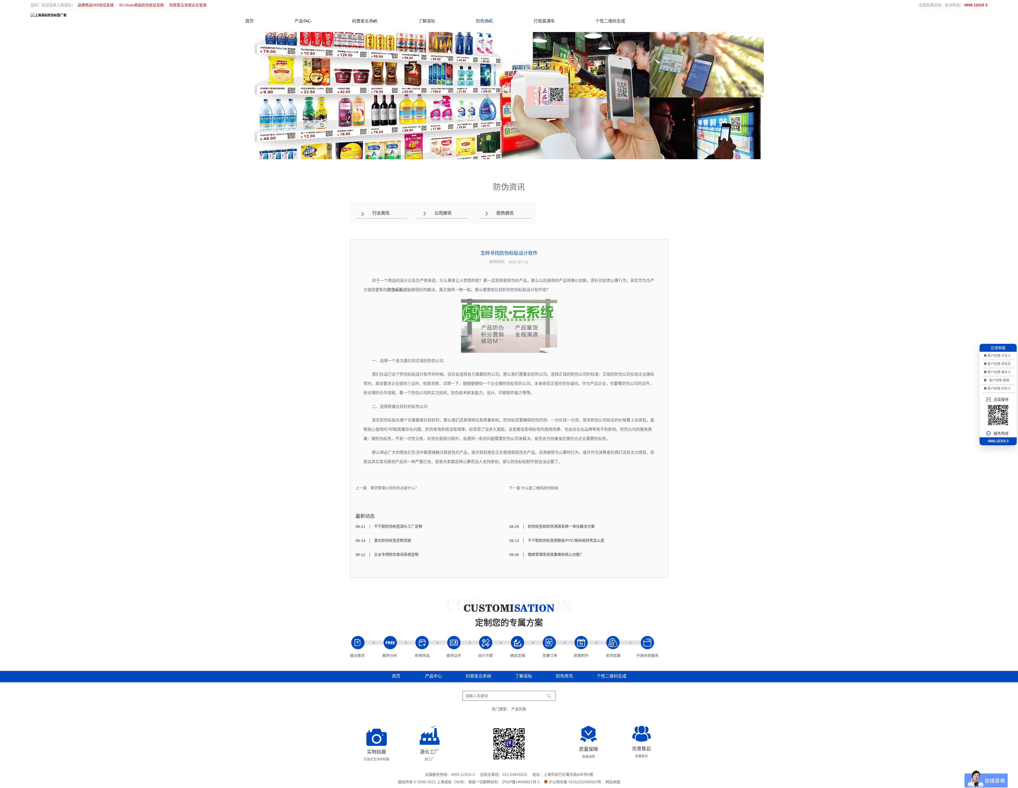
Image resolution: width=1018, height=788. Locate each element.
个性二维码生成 (610, 21)
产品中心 (303, 21)
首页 (249, 21)
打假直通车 (544, 21)
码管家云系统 (365, 21)
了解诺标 (426, 21)
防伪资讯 (484, 21)
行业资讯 (380, 213)
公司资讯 (443, 213)
